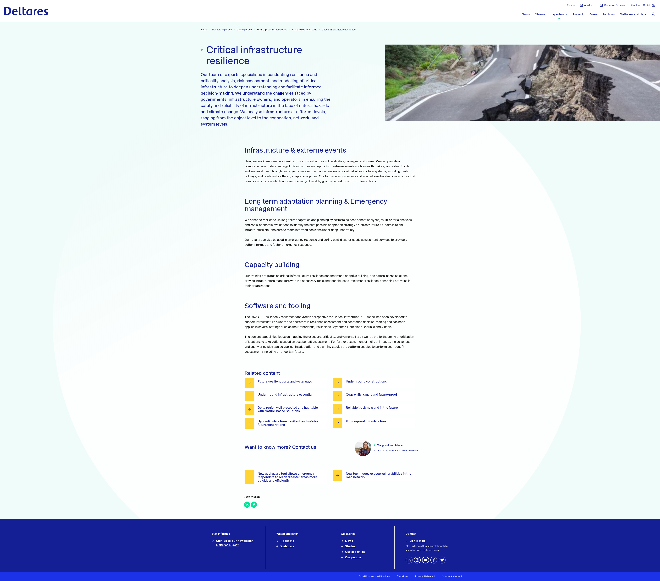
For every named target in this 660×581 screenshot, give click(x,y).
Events (571, 5)
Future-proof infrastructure (272, 30)
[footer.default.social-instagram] (417, 560)
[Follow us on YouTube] (425, 560)
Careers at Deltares (614, 5)
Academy (589, 5)
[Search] (653, 14)
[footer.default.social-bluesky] (442, 560)
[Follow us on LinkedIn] (409, 560)
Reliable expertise (222, 30)
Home (204, 30)
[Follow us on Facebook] (433, 560)
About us (635, 5)
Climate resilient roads (304, 30)
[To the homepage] (26, 11)
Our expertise (244, 30)
